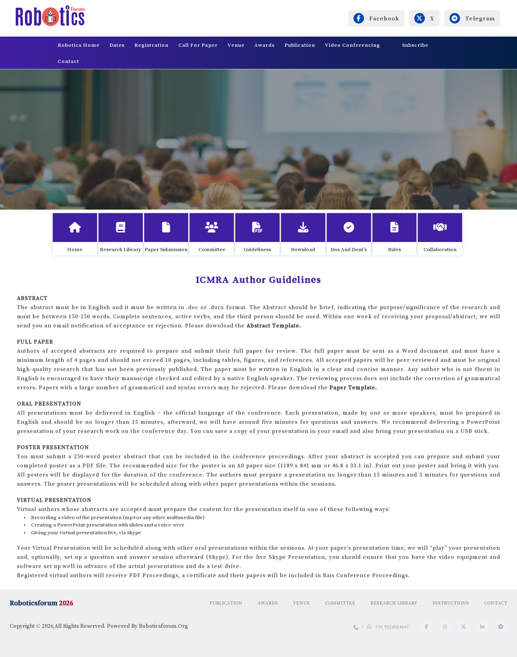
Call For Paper (198, 44)
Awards (264, 44)
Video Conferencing (353, 44)
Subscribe (415, 44)
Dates (117, 44)
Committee (340, 602)
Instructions (450, 602)
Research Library (393, 602)
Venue (236, 44)
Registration (151, 44)
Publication (300, 44)
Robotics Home (79, 44)
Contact (68, 61)
